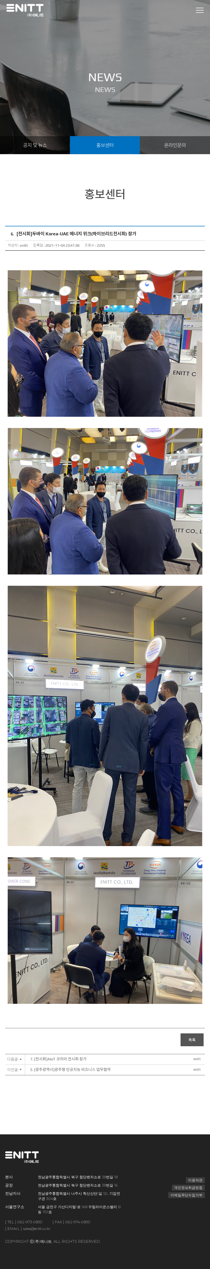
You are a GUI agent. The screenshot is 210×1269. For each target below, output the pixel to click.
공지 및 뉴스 (35, 145)
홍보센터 (105, 145)
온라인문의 (175, 145)
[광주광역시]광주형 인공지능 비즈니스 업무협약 (70, 1069)
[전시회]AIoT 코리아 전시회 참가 (58, 1059)
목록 (192, 1040)
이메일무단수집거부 (187, 1195)
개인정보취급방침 (188, 1187)
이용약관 (195, 1180)
